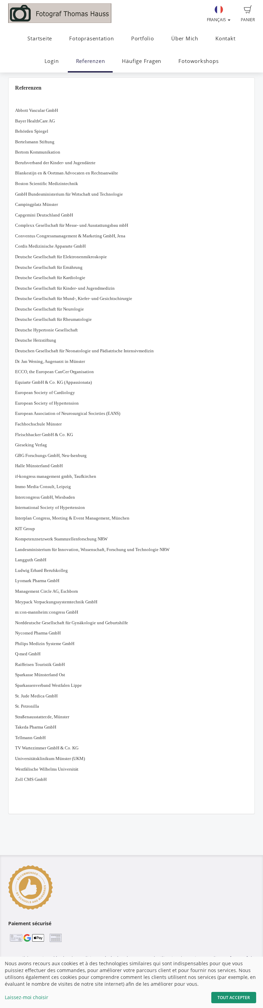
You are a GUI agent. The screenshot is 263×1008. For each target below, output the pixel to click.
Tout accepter (233, 997)
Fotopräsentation (91, 38)
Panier (248, 20)
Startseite (39, 38)
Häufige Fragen (141, 61)
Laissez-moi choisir (26, 997)
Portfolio (142, 38)
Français (217, 20)
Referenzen (90, 61)
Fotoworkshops (198, 61)
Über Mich (184, 38)
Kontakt (225, 38)
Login (52, 61)
